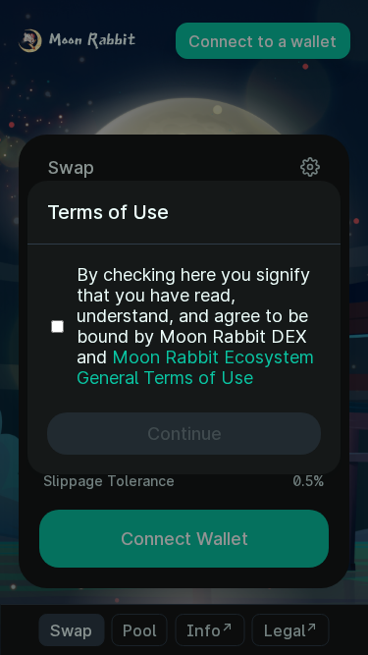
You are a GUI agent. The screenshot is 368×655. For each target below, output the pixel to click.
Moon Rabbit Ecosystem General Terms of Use (195, 367)
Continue (184, 433)
